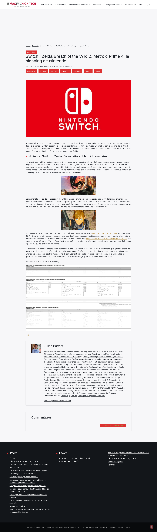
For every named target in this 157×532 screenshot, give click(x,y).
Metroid (54, 71)
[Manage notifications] (151, 527)
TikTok (74, 396)
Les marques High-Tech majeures (24, 477)
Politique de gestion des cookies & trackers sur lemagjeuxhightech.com (52, 527)
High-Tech (97, 5)
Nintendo (65, 71)
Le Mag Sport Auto (93, 354)
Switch (88, 71)
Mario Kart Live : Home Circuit (104, 233)
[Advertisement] (69, 16)
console (43, 71)
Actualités (31, 52)
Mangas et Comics (113, 5)
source (28, 335)
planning (77, 71)
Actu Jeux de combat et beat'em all (74, 458)
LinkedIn (64, 396)
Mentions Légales (17, 506)
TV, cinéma (129, 5)
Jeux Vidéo (45, 5)
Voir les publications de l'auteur (57, 400)
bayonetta (31, 71)
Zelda (98, 71)
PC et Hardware (60, 5)
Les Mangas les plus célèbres (22, 473)
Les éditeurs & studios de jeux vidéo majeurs (29, 470)
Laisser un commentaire (113, 425)
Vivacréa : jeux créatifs (68, 461)
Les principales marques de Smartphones (28, 485)
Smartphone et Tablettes (78, 5)
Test (140, 5)
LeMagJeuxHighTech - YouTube (91, 396)
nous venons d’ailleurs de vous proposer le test (106, 238)
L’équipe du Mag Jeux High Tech (24, 461)
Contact (13, 458)
